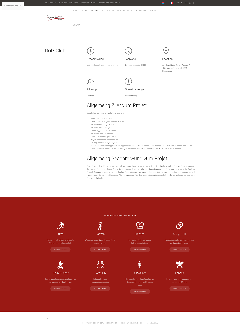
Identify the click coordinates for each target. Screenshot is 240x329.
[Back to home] (56, 18)
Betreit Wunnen (88, 3)
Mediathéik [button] (141, 11)
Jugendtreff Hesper (68, 3)
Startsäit (74, 11)
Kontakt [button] (154, 11)
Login (179, 3)
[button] (46, 318)
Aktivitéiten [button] (97, 11)
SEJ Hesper (50, 3)
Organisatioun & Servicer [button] (119, 11)
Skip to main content (12, 6)
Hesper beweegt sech (109, 3)
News (85, 11)
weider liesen (60, 249)
